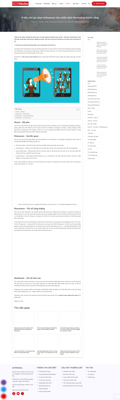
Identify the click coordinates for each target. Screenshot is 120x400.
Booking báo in (92, 96)
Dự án (61, 4)
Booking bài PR (92, 86)
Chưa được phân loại (93, 102)
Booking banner (92, 89)
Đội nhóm (90, 114)
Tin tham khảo (92, 146)
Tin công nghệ (92, 140)
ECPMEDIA (17, 368)
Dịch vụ (54, 4)
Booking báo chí (92, 92)
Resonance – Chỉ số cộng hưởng (24, 116)
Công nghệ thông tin (94, 105)
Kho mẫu (75, 4)
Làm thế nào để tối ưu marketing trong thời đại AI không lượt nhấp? (102, 66)
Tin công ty (91, 143)
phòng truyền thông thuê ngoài (68, 295)
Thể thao (90, 133)
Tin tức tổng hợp (92, 152)
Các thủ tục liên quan (94, 99)
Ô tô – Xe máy (92, 130)
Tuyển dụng (91, 158)
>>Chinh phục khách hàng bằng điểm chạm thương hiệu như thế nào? (35, 45)
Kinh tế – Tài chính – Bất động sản (97, 127)
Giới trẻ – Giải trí (92, 121)
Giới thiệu (47, 4)
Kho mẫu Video (92, 124)
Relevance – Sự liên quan (23, 114)
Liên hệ (84, 4)
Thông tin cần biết (93, 136)
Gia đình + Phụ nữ (93, 118)
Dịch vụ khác (91, 108)
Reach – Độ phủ (20, 112)
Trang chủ (38, 4)
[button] (89, 3)
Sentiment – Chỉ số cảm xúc (23, 118)
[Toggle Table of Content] (77, 109)
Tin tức (67, 4)
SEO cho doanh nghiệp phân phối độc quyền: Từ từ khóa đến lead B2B (102, 51)
